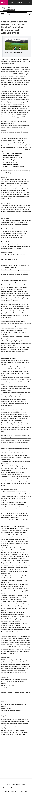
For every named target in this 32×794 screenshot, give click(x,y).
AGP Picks (4, 2)
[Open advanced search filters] (25, 14)
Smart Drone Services (22, 71)
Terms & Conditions (23, 788)
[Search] (22, 14)
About (8, 784)
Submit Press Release (9, 788)
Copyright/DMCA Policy (11, 791)
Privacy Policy (24, 791)
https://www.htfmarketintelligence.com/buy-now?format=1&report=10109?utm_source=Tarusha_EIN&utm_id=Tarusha (14, 518)
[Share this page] (30, 14)
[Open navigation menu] (2, 14)
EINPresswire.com (7, 69)
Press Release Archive (18, 784)
